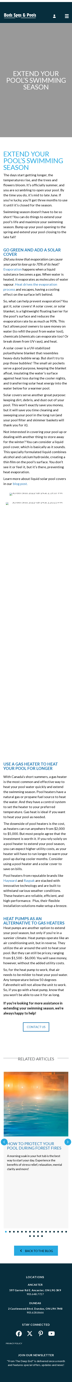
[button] (54, 16)
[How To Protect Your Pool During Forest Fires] (36, 1150)
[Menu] (67, 14)
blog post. (20, 484)
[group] (36, 1150)
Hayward (10, 880)
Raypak (29, 880)
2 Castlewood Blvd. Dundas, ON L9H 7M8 (35, 1308)
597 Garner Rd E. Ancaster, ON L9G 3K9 (35, 1290)
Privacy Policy (14, 1343)
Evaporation (12, 269)
